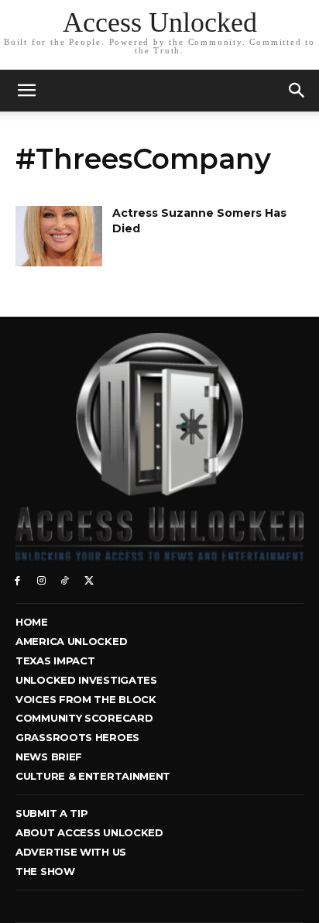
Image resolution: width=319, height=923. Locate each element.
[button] (297, 91)
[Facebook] (17, 579)
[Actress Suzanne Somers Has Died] (58, 236)
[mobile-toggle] (26, 91)
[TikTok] (65, 579)
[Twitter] (89, 579)
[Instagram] (41, 579)
